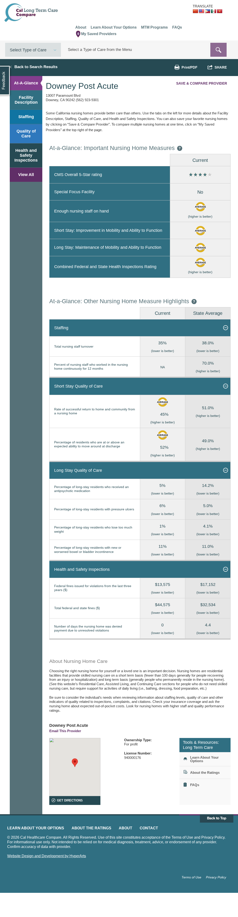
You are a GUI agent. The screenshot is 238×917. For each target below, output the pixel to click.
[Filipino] (207, 11)
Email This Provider (65, 731)
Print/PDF (189, 67)
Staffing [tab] (26, 116)
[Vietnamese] (219, 11)
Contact (149, 828)
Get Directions (70, 800)
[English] (201, 11)
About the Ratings (91, 828)
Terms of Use (191, 877)
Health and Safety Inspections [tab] (26, 155)
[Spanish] (213, 11)
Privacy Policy (216, 877)
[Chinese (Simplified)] (195, 11)
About (125, 828)
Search (218, 50)
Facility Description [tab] (26, 100)
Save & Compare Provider (201, 83)
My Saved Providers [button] (97, 34)
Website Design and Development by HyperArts (46, 856)
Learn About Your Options (35, 828)
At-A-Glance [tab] (26, 83)
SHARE (220, 67)
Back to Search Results (35, 67)
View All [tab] (26, 174)
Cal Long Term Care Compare (31, 12)
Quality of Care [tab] (26, 133)
